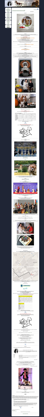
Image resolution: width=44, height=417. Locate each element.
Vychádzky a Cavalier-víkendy (8, 19)
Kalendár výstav (8, 25)
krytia (25, 179)
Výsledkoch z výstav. (30, 332)
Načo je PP (8, 11)
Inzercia (8, 23)
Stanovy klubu (8, 13)
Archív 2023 (13, 10)
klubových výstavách (28, 340)
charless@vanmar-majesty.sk (22, 314)
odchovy (26, 179)
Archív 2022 (14, 10)
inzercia (28, 179)
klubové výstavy (26, 158)
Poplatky (8, 15)
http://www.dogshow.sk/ (25, 157)
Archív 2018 (20, 10)
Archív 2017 (21, 10)
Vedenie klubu (8, 16)
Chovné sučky (8, 22)
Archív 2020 (17, 10)
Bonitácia (8, 14)
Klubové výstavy (8, 18)
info (14, 400)
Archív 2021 (16, 10)
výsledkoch (28, 181)
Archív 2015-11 (24, 10)
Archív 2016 (23, 10)
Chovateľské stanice (8, 21)
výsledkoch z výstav (20, 44)
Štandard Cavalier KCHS (8, 9)
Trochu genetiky (8, 10)
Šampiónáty (8, 26)
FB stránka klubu (35, 9)
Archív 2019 (18, 10)
